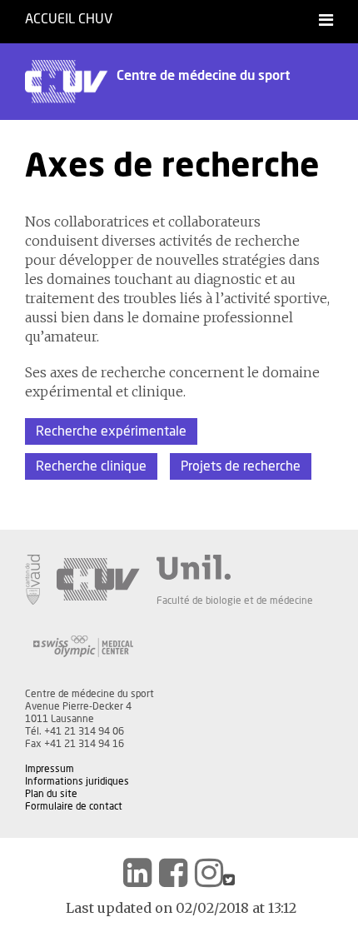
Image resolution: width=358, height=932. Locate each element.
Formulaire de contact (73, 806)
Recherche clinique (91, 466)
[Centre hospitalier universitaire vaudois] (98, 580)
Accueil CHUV (68, 19)
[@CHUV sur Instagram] (209, 873)
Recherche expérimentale (111, 431)
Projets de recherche (241, 466)
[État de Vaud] (32, 580)
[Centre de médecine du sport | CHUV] (137, 873)
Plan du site (51, 794)
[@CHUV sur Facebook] (173, 873)
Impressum (49, 769)
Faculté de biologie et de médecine (235, 601)
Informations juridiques (77, 781)
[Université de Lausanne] (235, 567)
